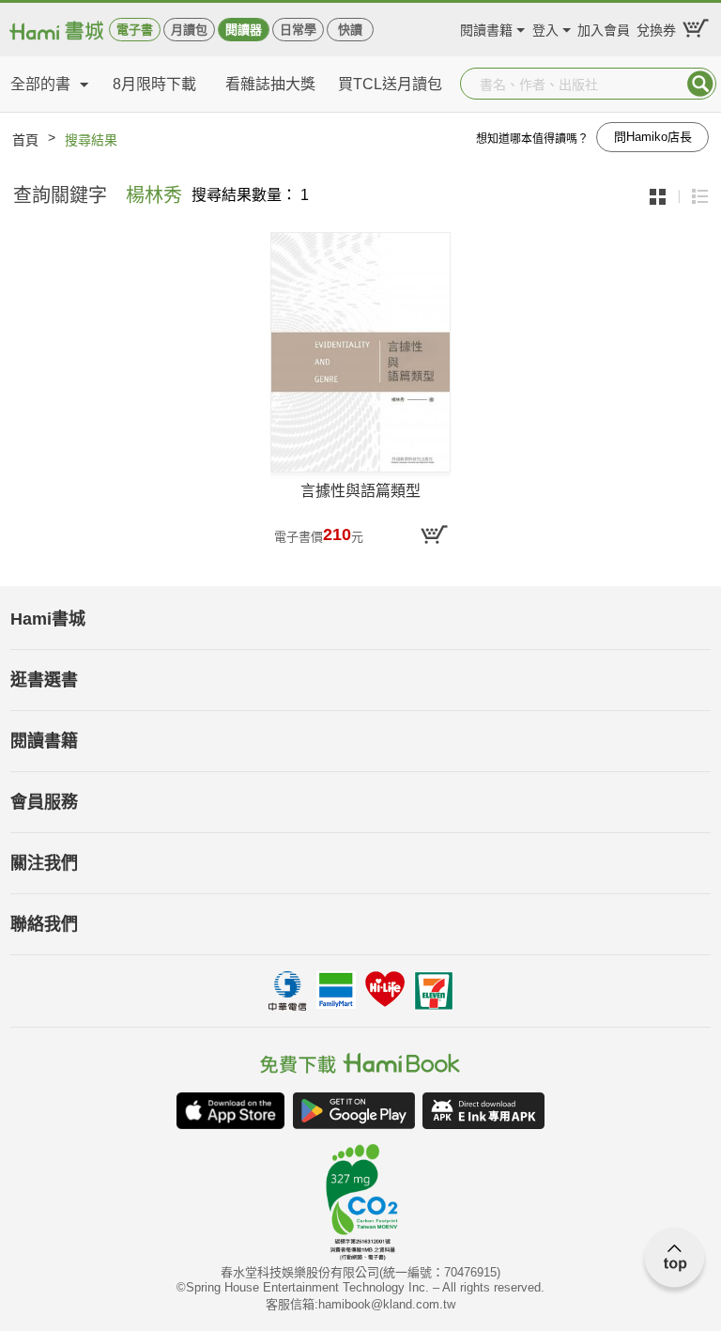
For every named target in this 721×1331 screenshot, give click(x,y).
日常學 (298, 30)
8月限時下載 (154, 84)
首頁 (25, 139)
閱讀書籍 (486, 28)
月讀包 (189, 30)
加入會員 (603, 28)
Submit (700, 84)
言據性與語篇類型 (360, 491)
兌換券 (656, 28)
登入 (545, 28)
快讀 (350, 30)
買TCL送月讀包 (390, 84)
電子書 (134, 30)
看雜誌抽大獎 (270, 84)
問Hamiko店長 (653, 137)
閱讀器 (243, 30)
